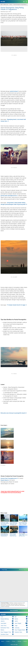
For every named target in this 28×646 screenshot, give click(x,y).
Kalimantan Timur (5, 627)
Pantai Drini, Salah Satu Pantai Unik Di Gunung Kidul (5, 523)
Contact (8, 641)
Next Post (4, 569)
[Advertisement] (14, 72)
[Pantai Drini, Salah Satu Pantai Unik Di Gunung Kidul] (5, 518)
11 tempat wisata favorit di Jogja (16, 305)
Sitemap (19, 641)
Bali (15, 616)
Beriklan (25, 641)
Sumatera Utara (4, 634)
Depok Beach (4, 480)
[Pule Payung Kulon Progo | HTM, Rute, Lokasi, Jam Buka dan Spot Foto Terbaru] (23, 518)
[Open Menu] (24, 1)
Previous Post (22, 569)
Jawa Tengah (18, 623)
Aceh (2, 616)
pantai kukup (13, 91)
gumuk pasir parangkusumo (8, 195)
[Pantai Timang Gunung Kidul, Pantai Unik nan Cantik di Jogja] (14, 529)
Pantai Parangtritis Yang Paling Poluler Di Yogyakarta (12, 8)
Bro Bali (3, 1)
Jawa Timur (3, 625)
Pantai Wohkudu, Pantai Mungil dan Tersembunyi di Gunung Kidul (4, 535)
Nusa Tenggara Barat (20, 630)
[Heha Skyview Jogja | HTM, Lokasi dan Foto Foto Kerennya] (23, 529)
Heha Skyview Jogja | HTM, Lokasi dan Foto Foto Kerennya (23, 535)
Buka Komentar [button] (14, 610)
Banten (16, 619)
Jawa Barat (3, 623)
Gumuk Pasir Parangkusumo (9, 478)
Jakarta (2, 621)
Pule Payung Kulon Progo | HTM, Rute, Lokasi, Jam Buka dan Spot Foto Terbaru (23, 524)
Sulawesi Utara (18, 632)
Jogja (16, 625)
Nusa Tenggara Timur (6, 632)
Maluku (2, 630)
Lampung (17, 627)
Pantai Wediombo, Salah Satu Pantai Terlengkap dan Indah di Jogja (13, 524)
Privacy (13, 641)
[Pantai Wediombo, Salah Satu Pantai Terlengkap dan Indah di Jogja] (14, 518)
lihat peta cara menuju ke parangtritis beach (13, 413)
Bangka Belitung (5, 619)
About (2, 641)
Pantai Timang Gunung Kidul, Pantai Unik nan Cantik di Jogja (13, 535)
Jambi (16, 621)
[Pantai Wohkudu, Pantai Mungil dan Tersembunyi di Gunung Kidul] (5, 529)
